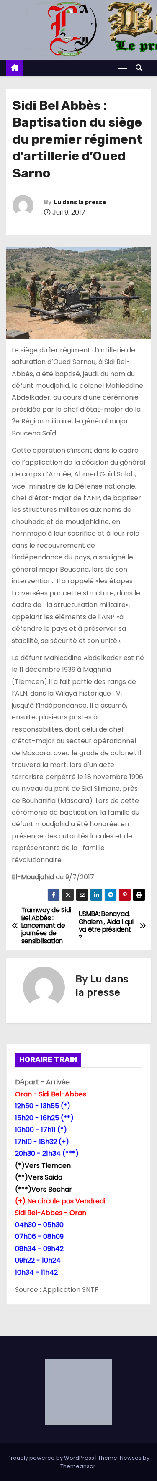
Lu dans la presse (80, 202)
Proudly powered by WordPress (51, 1458)
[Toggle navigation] (122, 68)
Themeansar (77, 1466)
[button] (141, 68)
